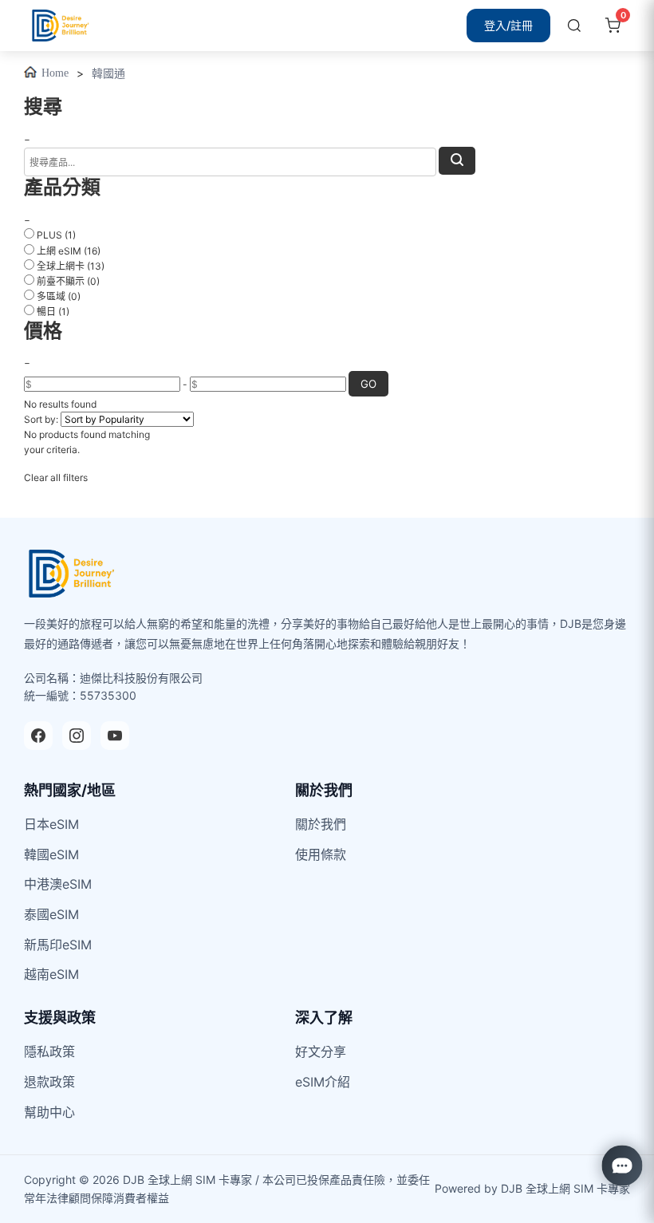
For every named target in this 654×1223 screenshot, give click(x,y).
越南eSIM (51, 974)
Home (55, 73)
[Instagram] (76, 735)
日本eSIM (51, 824)
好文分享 (320, 1051)
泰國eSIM (51, 914)
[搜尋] (574, 25)
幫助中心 (49, 1112)
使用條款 (320, 854)
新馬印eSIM (58, 945)
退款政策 (49, 1082)
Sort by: (41, 419)
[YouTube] (114, 735)
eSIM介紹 (322, 1082)
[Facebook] (38, 735)
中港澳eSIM (58, 884)
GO (368, 383)
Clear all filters (56, 477)
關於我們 (320, 824)
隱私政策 (49, 1051)
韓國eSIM (51, 854)
